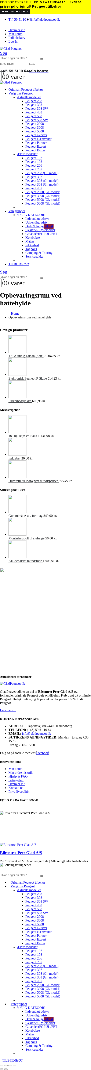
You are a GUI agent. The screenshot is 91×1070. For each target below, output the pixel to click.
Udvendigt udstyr (37, 222)
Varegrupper (16, 211)
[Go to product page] (49, 344)
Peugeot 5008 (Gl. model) (42, 199)
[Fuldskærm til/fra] (6, 1065)
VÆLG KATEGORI (31, 215)
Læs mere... (8, 710)
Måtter (29, 241)
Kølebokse (32, 237)
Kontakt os (15, 788)
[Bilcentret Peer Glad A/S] (18, 844)
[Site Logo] (11, 48)
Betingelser (15, 780)
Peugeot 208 (33, 101)
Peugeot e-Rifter (36, 135)
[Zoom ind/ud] (1, 1065)
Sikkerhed (32, 245)
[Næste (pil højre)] (6, 1069)
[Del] (10, 1065)
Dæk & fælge (39, 226)
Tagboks (31, 249)
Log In (13, 41)
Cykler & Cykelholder (40, 230)
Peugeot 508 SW (36, 120)
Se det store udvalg (15, 11)
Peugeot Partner (36, 142)
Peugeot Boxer (35, 150)
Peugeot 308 (33, 104)
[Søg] (41, 59)
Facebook (42, 753)
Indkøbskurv (16, 37)
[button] (3, 53)
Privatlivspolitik (18, 791)
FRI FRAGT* (56, 2)
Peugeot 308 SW (36, 108)
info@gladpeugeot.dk (45, 19)
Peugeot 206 (33, 165)
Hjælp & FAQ (18, 776)
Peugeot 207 (33, 169)
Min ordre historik (20, 772)
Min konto (15, 34)
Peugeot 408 (33, 112)
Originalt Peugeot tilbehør (25, 89)
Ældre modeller (27, 154)
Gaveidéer (41, 234)
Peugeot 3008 (34, 127)
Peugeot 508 (33, 116)
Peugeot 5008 (34, 131)
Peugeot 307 (33, 177)
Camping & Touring (38, 253)
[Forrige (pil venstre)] (1, 1069)
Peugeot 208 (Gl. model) (41, 173)
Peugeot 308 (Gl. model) (41, 180)
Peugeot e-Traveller (38, 139)
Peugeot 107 (33, 158)
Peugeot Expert (35, 146)
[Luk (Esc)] (14, 1065)
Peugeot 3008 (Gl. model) (42, 196)
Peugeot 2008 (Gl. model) (42, 192)
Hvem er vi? (16, 30)
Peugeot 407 (33, 188)
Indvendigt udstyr (37, 218)
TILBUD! (18, 264)
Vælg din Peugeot (20, 93)
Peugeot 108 (33, 161)
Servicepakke (34, 256)
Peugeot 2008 (34, 123)
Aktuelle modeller (29, 97)
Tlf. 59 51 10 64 (19, 19)
